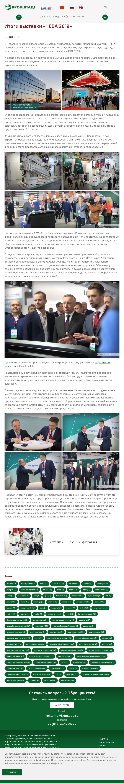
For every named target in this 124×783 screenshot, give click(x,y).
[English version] (81, 7)
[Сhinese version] (62, 7)
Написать (63, 704)
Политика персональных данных (106, 741)
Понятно (12, 772)
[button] (19, 17)
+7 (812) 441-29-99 (73, 16)
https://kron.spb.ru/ (14, 757)
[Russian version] (72, 7)
